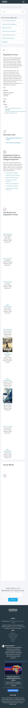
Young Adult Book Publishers (9, 24)
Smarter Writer (15, 626)
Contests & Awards (13, 634)
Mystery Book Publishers (12, 177)
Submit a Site (13, 638)
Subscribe (13, 599)
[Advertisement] (13, 122)
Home (4, 6)
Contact (13, 639)
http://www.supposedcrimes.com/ (13, 108)
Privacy (13, 641)
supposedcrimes (13, 113)
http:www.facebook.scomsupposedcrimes (15, 111)
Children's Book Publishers (9, 20)
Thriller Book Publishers (12, 186)
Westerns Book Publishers (12, 183)
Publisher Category (9, 6)
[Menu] (23, 2)
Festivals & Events (12, 636)
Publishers (13, 633)
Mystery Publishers (7, 28)
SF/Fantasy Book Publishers (9, 31)
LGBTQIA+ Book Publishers (13, 175)
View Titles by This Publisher (13, 142)
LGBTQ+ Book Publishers (8, 38)
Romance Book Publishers (8, 35)
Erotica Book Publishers (12, 173)
